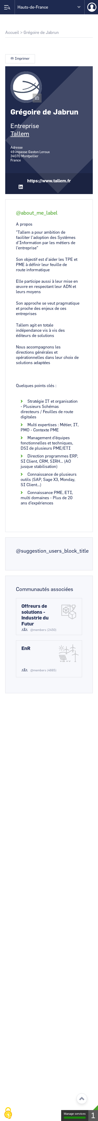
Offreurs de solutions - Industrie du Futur (35, 615)
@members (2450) (43, 629)
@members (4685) (43, 670)
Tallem (19, 134)
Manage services (75, 1113)
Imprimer (22, 59)
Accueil (12, 33)
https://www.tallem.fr (49, 181)
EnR (25, 648)
